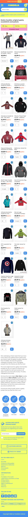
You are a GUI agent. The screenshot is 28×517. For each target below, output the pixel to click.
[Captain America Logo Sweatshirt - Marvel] (7, 265)
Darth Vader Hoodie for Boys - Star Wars (6, 180)
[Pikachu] (20, 105)
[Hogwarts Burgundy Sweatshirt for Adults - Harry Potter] (7, 137)
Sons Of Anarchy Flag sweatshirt (20, 180)
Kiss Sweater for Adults (5, 309)
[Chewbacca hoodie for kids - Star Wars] (7, 105)
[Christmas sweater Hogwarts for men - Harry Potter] (20, 73)
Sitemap (3, 485)
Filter (6, 26)
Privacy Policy (5, 480)
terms (9, 439)
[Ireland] (2, 496)
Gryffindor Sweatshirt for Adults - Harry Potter (7, 52)
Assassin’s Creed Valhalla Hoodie (18, 277)
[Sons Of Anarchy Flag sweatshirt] (20, 169)
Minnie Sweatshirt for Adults (20, 52)
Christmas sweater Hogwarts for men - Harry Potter (19, 84)
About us (3, 486)
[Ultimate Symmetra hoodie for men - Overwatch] (7, 201)
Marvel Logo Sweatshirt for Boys (19, 212)
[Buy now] (12, 60)
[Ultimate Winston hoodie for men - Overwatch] (7, 329)
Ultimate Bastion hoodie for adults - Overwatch (6, 84)
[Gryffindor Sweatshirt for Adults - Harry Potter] (7, 41)
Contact (3, 469)
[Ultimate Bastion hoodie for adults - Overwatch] (7, 73)
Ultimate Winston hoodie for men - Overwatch (5, 341)
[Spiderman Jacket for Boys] (20, 137)
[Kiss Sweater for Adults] (7, 297)
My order (3, 461)
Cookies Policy (5, 481)
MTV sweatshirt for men (6, 244)
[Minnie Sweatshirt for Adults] (20, 41)
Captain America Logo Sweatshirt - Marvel (7, 277)
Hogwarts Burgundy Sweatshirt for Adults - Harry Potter (7, 148)
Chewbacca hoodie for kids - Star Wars (7, 116)
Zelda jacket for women (18, 309)
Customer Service (15, 446)
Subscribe (20, 433)
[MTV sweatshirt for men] (7, 233)
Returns (3, 466)
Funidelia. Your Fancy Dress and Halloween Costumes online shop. (13, 5)
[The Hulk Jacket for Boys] (20, 233)
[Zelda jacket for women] (20, 297)
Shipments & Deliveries (7, 465)
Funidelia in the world (7, 477)
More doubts (4, 468)
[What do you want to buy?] (2, 5)
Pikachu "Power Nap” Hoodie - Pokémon (20, 116)
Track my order (15, 451)
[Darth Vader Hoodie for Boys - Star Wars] (7, 169)
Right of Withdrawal (7, 483)
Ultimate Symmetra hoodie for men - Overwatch (6, 212)
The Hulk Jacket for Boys (19, 244)
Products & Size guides (7, 463)
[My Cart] (25, 5)
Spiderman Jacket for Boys (20, 148)
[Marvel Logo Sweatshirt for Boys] (20, 201)
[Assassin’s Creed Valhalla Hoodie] (20, 265)
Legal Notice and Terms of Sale (10, 478)
